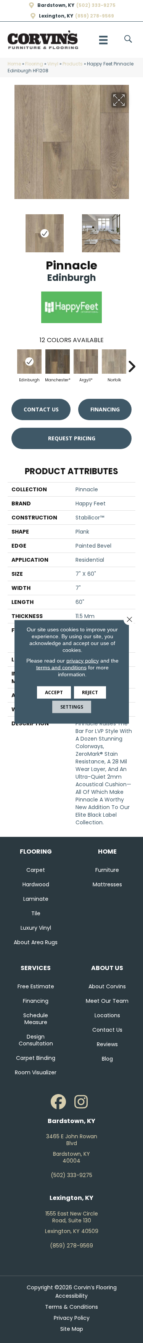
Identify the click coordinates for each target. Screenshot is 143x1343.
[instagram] (81, 1102)
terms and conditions (61, 667)
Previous (11, 229)
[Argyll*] (86, 361)
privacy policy (82, 660)
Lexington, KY (56, 16)
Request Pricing (71, 438)
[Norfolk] (114, 361)
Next (131, 229)
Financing (105, 409)
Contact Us (41, 409)
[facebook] (58, 1102)
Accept (54, 692)
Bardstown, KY (55, 5)
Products (73, 64)
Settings (71, 706)
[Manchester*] (57, 361)
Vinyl (52, 64)
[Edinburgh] (29, 361)
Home (14, 64)
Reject (90, 692)
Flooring (34, 64)
